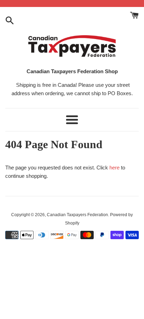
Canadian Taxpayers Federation (77, 214)
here (114, 167)
